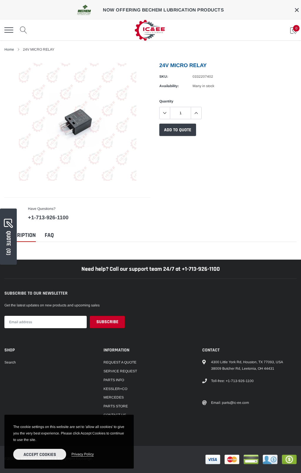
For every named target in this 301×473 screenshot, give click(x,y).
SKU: (163, 76)
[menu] (8, 30)
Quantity (166, 101)
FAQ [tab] (49, 235)
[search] (23, 30)
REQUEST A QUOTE (119, 362)
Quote (8, 242)
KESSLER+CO (115, 389)
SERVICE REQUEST (120, 371)
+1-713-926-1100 (48, 217)
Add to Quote (177, 130)
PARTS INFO (113, 380)
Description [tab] (20, 235)
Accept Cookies (40, 455)
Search (10, 362)
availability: (169, 86)
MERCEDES (113, 397)
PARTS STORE (115, 406)
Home (9, 49)
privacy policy (82, 454)
